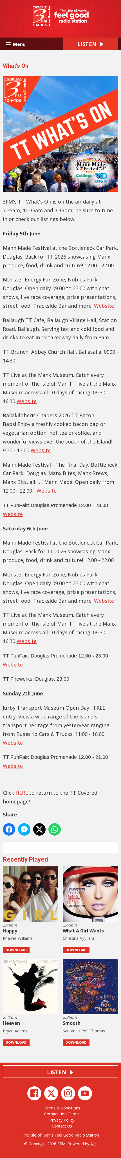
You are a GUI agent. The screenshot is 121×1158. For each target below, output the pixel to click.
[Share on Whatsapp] (54, 829)
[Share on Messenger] (24, 829)
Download (16, 950)
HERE (21, 792)
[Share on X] (39, 829)
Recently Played (25, 859)
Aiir (93, 1143)
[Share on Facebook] (9, 829)
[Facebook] (34, 1093)
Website (104, 305)
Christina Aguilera (78, 938)
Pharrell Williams (18, 938)
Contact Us (62, 1126)
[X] (51, 1093)
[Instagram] (68, 1093)
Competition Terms (62, 1114)
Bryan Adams (15, 1031)
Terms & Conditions (62, 1108)
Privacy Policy (62, 1120)
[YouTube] (85, 1093)
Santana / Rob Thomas (84, 1031)
